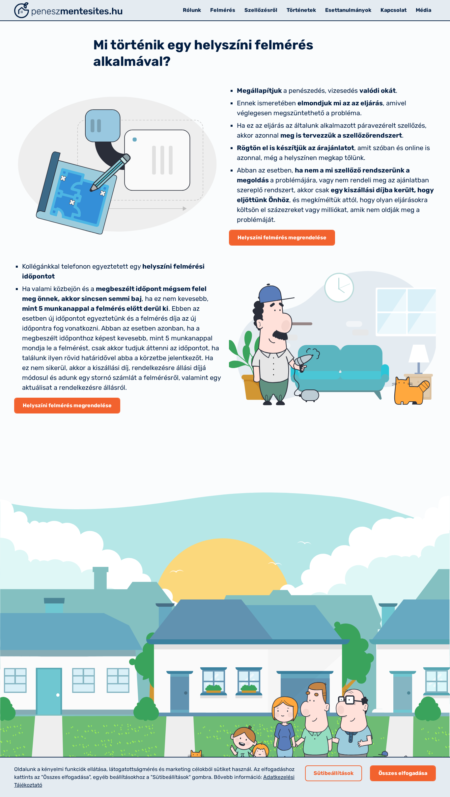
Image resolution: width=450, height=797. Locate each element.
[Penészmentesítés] (68, 10)
